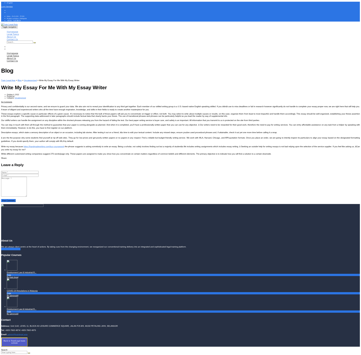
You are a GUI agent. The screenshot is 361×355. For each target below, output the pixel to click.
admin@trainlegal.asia (17, 334)
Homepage (12, 31)
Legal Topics (13, 34)
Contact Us (12, 39)
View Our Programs (10, 249)
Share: (4, 158)
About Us (11, 37)
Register (9, 6)
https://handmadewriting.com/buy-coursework (44, 146)
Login (3, 6)
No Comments (6, 102)
